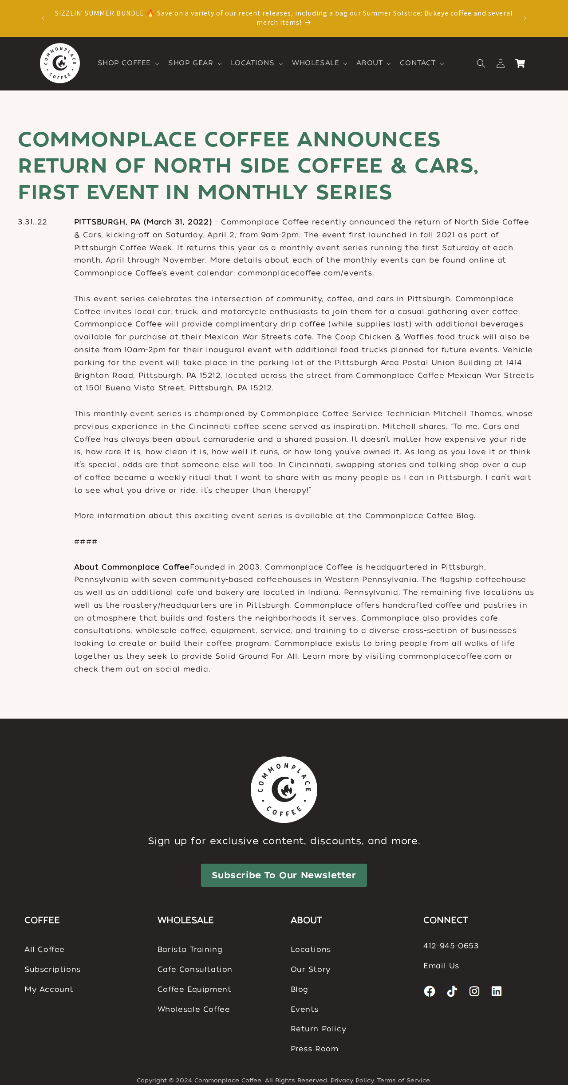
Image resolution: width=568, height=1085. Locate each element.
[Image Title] (430, 991)
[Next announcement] (525, 18)
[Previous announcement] (43, 18)
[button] (127, 63)
